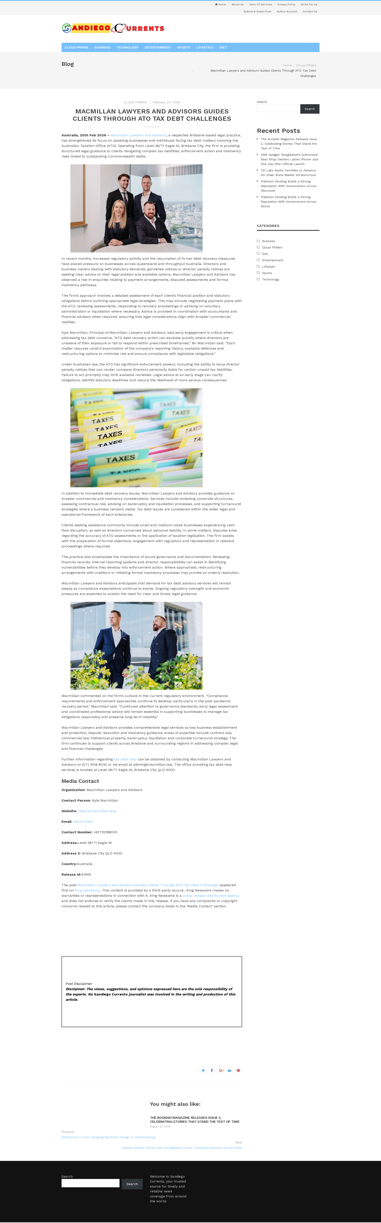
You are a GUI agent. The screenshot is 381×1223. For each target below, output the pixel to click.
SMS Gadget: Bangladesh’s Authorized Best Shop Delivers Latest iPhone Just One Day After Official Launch (289, 159)
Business (102, 47)
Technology (127, 47)
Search (262, 102)
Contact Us (310, 11)
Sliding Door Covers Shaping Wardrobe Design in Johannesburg (108, 1137)
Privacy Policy (286, 4)
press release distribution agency (211, 895)
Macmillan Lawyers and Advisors (138, 135)
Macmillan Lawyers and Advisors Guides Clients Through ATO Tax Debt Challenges (148, 885)
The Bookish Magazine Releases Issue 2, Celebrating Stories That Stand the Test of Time (194, 1120)
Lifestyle (204, 47)
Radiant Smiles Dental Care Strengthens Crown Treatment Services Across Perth (182, 1147)
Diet (223, 47)
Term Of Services (260, 4)
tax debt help (125, 759)
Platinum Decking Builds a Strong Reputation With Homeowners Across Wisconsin (288, 186)
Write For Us (309, 4)
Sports (183, 47)
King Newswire (87, 890)
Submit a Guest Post (257, 11)
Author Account (287, 11)
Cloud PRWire (76, 47)
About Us (238, 4)
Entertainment (158, 47)
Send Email (83, 821)
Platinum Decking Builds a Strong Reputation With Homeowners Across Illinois (288, 201)
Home (221, 4)
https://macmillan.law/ (97, 811)
